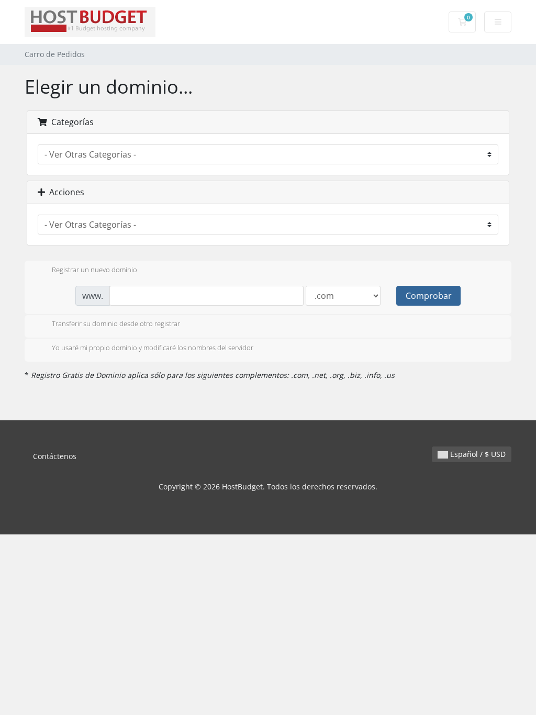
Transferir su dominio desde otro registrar (116, 324)
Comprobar (429, 295)
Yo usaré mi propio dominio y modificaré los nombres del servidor (152, 347)
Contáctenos (54, 456)
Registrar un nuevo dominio (94, 269)
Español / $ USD (477, 454)
